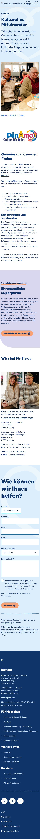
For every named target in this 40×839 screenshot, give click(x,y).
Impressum (5, 817)
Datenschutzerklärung (23, 589)
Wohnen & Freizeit (11, 740)
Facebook (4, 801)
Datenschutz (6, 821)
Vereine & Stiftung (11, 762)
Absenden (8, 605)
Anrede (4, 506)
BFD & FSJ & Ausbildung (13, 774)
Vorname (5, 517)
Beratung (7, 722)
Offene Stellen (10, 778)
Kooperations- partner (13, 757)
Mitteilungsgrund (8, 548)
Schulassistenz (10, 736)
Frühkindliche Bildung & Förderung (18, 726)
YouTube (20, 801)
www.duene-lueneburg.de (12, 422)
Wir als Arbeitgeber (12, 783)
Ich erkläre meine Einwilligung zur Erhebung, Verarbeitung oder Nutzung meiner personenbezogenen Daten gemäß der (21, 585)
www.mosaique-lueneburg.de (13, 435)
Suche (28, 2)
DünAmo (21, 115)
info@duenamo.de (16, 455)
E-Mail (4, 538)
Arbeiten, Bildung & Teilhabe (15, 717)
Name (4, 527)
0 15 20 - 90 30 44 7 (17, 451)
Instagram (12, 801)
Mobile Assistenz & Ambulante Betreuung (21, 731)
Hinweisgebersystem (10, 831)
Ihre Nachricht (7, 559)
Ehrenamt (8, 752)
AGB (3, 812)
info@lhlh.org (6, 623)
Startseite (4, 115)
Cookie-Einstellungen (11, 826)
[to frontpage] (17, 3)
